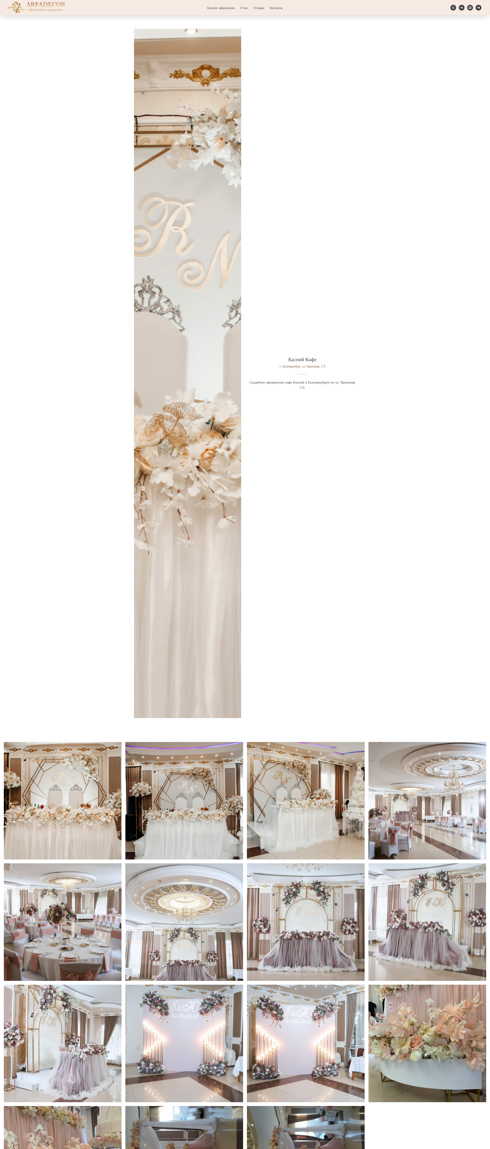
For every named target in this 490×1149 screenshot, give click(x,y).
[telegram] (478, 8)
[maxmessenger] (470, 8)
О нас (244, 8)
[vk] (462, 8)
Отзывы (259, 8)
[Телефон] (453, 8)
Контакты (276, 8)
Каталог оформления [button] (221, 8)
